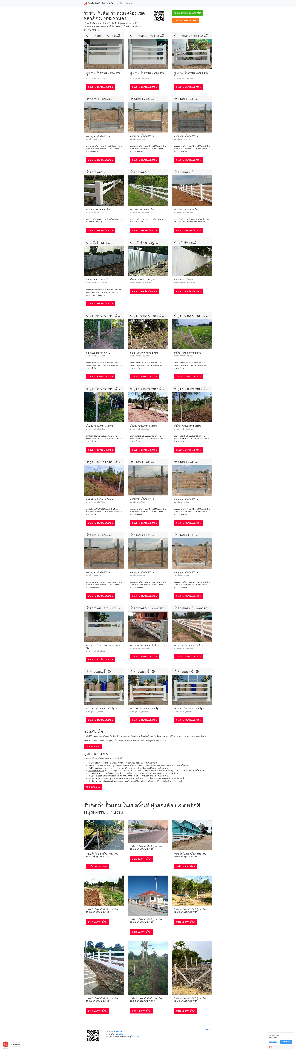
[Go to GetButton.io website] (5, 1048)
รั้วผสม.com (135, 1037)
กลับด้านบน (205, 1030)
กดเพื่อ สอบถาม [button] (93, 746)
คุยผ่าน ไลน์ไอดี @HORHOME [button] (187, 13)
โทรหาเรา (130, 3)
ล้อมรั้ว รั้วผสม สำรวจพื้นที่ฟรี (101, 3)
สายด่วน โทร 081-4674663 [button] (185, 20)
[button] (159, 16)
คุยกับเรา (120, 3)
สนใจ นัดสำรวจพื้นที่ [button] (97, 866)
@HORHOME (117, 1031)
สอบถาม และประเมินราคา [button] (100, 87)
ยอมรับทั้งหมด (286, 1042)
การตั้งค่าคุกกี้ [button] (273, 1042)
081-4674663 (120, 1034)
